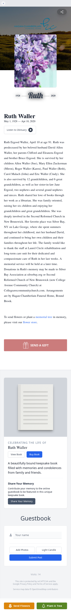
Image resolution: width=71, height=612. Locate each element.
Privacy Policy (26, 584)
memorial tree (44, 317)
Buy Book (34, 454)
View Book (16, 454)
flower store (30, 322)
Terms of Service (44, 584)
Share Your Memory (22, 501)
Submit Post (35, 557)
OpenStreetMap (39, 589)
